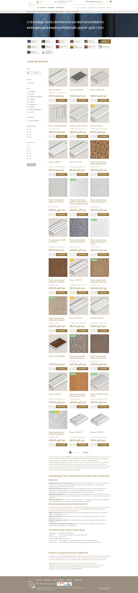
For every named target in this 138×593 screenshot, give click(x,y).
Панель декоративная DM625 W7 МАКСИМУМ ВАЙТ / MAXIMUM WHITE (79, 202)
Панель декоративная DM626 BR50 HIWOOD (57, 319)
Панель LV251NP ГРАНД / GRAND (99, 395)
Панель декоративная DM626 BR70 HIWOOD (98, 281)
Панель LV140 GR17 (76, 90)
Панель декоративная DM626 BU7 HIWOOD (77, 241)
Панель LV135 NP (55, 90)
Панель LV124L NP (76, 432)
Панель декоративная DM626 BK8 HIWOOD (77, 357)
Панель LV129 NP (96, 126)
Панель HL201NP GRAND (57, 126)
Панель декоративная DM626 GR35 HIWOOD (98, 201)
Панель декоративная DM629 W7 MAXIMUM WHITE (98, 242)
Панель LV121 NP (75, 280)
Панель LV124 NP (55, 394)
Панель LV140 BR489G (57, 356)
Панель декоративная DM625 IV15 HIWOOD (56, 433)
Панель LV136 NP (55, 162)
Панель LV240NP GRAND (78, 126)
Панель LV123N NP (97, 432)
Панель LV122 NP (76, 318)
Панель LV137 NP (76, 162)
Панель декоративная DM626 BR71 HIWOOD (56, 281)
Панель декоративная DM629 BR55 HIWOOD (98, 163)
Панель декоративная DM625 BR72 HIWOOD (77, 395)
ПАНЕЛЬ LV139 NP (96, 318)
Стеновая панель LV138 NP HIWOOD (57, 241)
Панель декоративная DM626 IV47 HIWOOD (56, 201)
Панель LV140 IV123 (97, 90)
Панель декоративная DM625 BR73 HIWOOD (98, 357)
